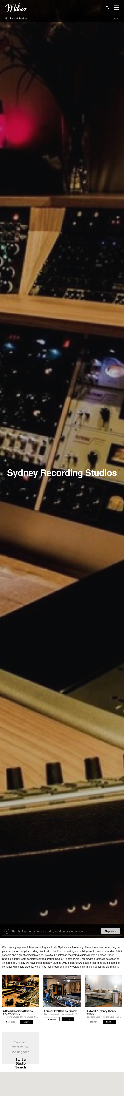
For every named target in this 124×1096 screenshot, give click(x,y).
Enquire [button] (27, 1022)
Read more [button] (10, 1022)
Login (116, 18)
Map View (110, 931)
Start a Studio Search (20, 1063)
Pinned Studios (18, 18)
